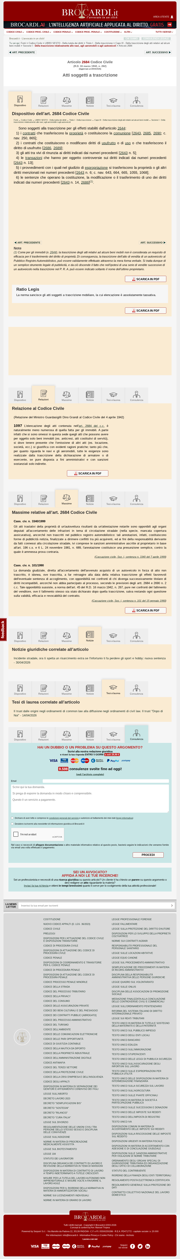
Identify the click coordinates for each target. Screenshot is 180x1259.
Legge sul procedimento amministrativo (138, 962)
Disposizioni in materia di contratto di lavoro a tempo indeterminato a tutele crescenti (73, 1172)
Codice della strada (56, 986)
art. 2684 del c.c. (92, 426)
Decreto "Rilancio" (55, 1112)
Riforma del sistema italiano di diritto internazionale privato (137, 1012)
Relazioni (43, 105)
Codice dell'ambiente (57, 1029)
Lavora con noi (90, 1239)
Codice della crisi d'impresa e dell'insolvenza (73, 1077)
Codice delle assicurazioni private (66, 1005)
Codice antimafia (54, 1062)
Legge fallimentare (124, 924)
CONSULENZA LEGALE (156, 38)
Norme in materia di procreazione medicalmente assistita (65, 1143)
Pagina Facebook (132, 1245)
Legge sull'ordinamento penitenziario (137, 1006)
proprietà (76, 133)
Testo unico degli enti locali (131, 1035)
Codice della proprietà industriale (66, 1053)
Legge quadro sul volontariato (133, 982)
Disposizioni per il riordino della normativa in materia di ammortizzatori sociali (73, 1189)
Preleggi (49, 933)
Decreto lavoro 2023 (56, 1098)
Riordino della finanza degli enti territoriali (141, 1175)
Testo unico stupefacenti (129, 1054)
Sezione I (69, 45)
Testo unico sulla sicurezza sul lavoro (138, 1086)
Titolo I (99, 43)
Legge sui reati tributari (128, 1018)
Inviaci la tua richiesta (36, 885)
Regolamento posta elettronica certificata (141, 1180)
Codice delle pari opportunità (63, 1039)
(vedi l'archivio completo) (90, 774)
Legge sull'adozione (56, 1137)
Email (14, 781)
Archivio (130, 1235)
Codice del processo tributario (64, 991)
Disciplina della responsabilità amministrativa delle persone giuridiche (138, 976)
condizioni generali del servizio (64, 818)
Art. (23, 52)
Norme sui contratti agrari (130, 941)
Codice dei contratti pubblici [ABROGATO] (70, 1015)
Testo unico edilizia (125, 1044)
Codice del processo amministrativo (67, 1020)
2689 (57, 148)
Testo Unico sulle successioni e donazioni (140, 1107)
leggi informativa (125, 818)
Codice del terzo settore (60, 1067)
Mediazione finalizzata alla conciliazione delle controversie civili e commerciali (138, 1000)
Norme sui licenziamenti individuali (66, 1195)
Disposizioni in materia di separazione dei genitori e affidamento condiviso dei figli (70, 1087)
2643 (137, 133)
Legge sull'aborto (55, 1093)
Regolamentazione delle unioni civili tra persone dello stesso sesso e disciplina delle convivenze (70, 1130)
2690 (157, 133)
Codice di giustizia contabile (62, 1043)
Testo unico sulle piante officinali (135, 1095)
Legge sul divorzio (55, 1122)
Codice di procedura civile (60, 945)
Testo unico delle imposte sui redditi (136, 1112)
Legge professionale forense (132, 919)
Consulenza (136, 105)
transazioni (33, 158)
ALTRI (127, 32)
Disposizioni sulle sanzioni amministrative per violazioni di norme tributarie (139, 1154)
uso (128, 143)
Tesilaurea (113, 105)
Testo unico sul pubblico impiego (134, 1030)
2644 (121, 128)
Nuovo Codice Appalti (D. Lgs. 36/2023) (66, 924)
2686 (47, 148)
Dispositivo (20, 400)
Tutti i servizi (163, 32)
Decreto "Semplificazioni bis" (62, 1103)
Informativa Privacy (89, 1235)
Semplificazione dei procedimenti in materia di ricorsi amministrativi (140, 968)
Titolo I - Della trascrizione (80, 120)
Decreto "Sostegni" (56, 1108)
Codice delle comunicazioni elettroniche (70, 1034)
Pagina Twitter (140, 1245)
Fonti (23, 43)
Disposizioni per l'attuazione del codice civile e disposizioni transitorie (73, 939)
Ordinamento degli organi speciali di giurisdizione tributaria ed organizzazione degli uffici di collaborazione (140, 1163)
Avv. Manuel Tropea (100, 1227)
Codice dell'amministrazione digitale (67, 1058)
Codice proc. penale (87, 32)
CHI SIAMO (132, 38)
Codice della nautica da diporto (64, 1048)
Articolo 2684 (125, 45)
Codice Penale (62, 32)
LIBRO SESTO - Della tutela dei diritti (50, 120)
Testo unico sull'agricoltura (131, 1090)
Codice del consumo (56, 1001)
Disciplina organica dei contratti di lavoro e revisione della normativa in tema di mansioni (73, 1164)
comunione (122, 133)
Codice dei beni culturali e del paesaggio (70, 1010)
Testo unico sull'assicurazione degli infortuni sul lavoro (136, 1065)
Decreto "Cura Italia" (57, 1117)
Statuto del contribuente (129, 1170)
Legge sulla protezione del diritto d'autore (141, 929)
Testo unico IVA (122, 1121)
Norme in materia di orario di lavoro (67, 1200)
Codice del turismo (56, 1024)
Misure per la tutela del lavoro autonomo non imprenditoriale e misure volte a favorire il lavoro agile (74, 1181)
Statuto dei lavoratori (58, 1158)
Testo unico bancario (126, 1040)
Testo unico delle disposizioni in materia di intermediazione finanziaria (140, 1079)
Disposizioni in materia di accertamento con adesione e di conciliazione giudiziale (140, 1147)
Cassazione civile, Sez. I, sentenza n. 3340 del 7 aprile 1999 (130, 556)
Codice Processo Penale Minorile (65, 982)
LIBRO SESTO (64, 43)
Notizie (90, 105)
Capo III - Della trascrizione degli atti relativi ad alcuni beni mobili (121, 120)
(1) (91, 181)
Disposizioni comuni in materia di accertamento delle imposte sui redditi (138, 1127)
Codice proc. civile (37, 32)
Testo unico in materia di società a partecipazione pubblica (134, 1101)
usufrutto (109, 143)
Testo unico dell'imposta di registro (136, 1117)
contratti (29, 133)
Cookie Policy (106, 1235)
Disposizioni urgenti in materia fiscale (137, 1141)
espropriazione (96, 168)
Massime (67, 105)
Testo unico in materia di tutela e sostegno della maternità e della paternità (140, 1024)
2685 (147, 133)
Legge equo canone (124, 958)
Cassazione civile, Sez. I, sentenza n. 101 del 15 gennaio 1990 (129, 600)
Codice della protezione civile (63, 1072)
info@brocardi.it (70, 1235)
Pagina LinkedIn (147, 1245)
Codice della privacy (57, 996)
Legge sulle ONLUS (124, 986)
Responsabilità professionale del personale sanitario (134, 947)
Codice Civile (14, 32)
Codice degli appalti (56, 1081)
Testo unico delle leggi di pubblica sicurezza (142, 1059)
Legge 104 (49, 1154)
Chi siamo (120, 1235)
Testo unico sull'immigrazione (131, 1049)
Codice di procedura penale (61, 970)
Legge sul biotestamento (60, 1149)
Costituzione (112, 32)
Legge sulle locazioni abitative (132, 953)
